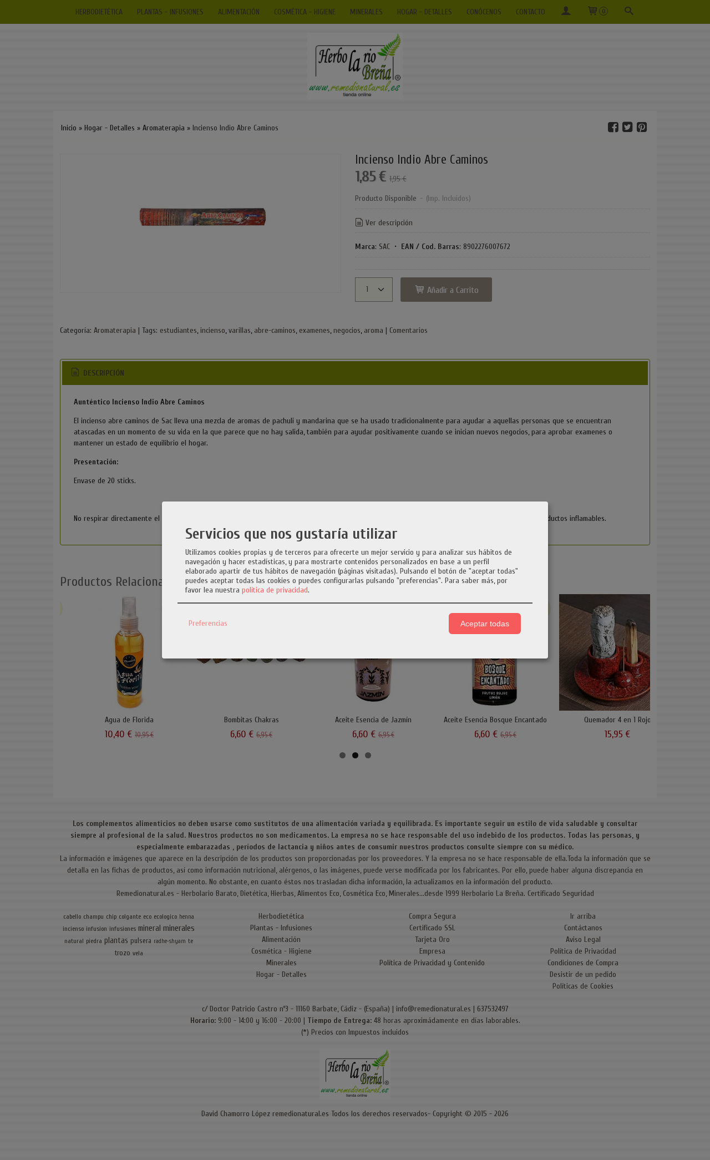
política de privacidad (275, 590)
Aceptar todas (484, 623)
